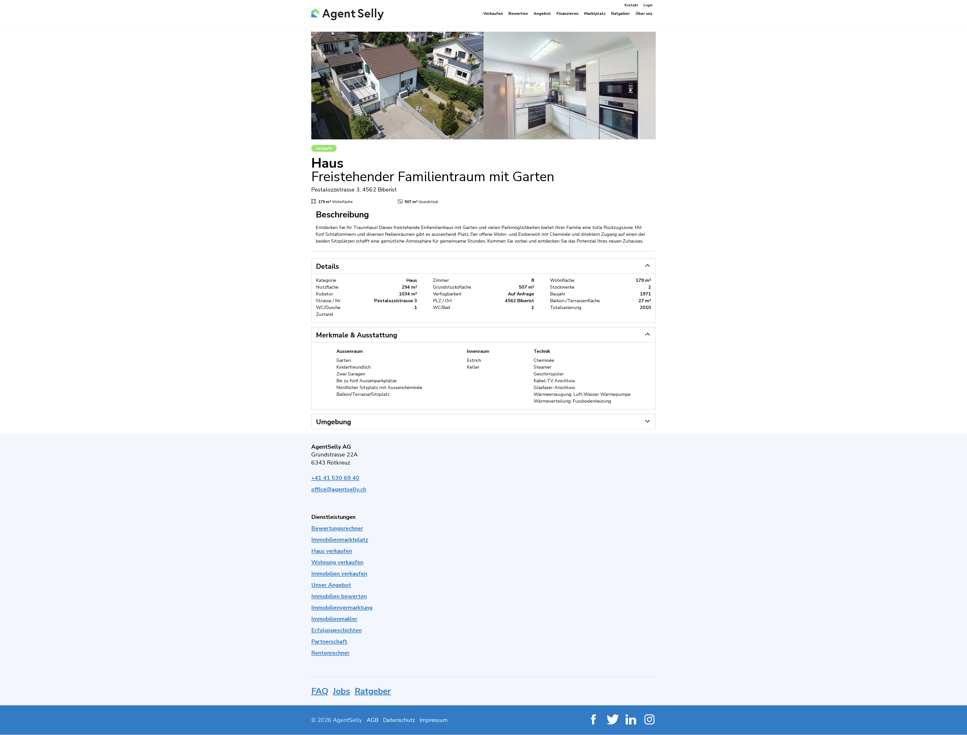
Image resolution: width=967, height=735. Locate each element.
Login (647, 5)
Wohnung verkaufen (337, 562)
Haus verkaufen (331, 551)
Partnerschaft (329, 641)
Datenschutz (399, 720)
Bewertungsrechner (337, 528)
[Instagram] (650, 720)
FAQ (319, 691)
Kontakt (631, 5)
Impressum (434, 720)
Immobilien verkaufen (339, 573)
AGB (372, 720)
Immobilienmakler (334, 619)
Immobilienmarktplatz (339, 540)
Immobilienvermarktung (341, 607)
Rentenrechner (330, 653)
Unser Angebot (331, 585)
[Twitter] (612, 720)
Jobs (341, 691)
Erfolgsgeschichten (336, 630)
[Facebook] (593, 720)
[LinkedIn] (631, 720)
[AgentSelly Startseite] (346, 14)
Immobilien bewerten (339, 596)
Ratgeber (373, 691)
